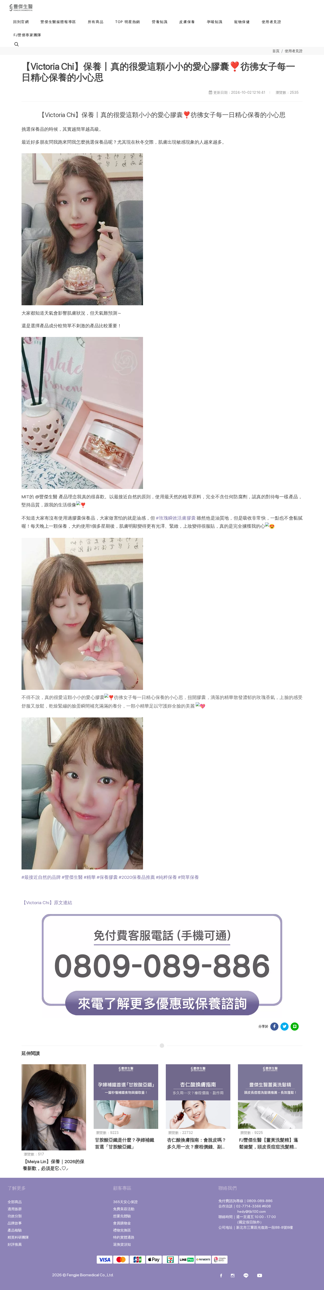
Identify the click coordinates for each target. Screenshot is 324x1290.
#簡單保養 (188, 877)
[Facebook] (221, 1276)
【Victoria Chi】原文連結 (47, 902)
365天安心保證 (125, 1202)
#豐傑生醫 (72, 877)
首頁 (275, 51)
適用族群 (15, 1209)
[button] (15, 44)
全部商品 (15, 1202)
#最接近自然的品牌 (41, 877)
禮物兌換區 (122, 1230)
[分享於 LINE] (295, 1026)
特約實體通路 (123, 1237)
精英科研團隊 (18, 1237)
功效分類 (15, 1216)
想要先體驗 (122, 1216)
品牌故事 (15, 1223)
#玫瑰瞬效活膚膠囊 (176, 518)
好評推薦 (15, 1244)
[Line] (246, 1276)
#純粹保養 (166, 877)
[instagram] (232, 1276)
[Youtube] (259, 1276)
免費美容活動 (123, 1209)
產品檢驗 (15, 1230)
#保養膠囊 (107, 877)
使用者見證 (293, 51)
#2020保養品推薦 (137, 877)
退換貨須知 (122, 1244)
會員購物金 (122, 1223)
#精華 (90, 877)
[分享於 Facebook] (274, 1026)
